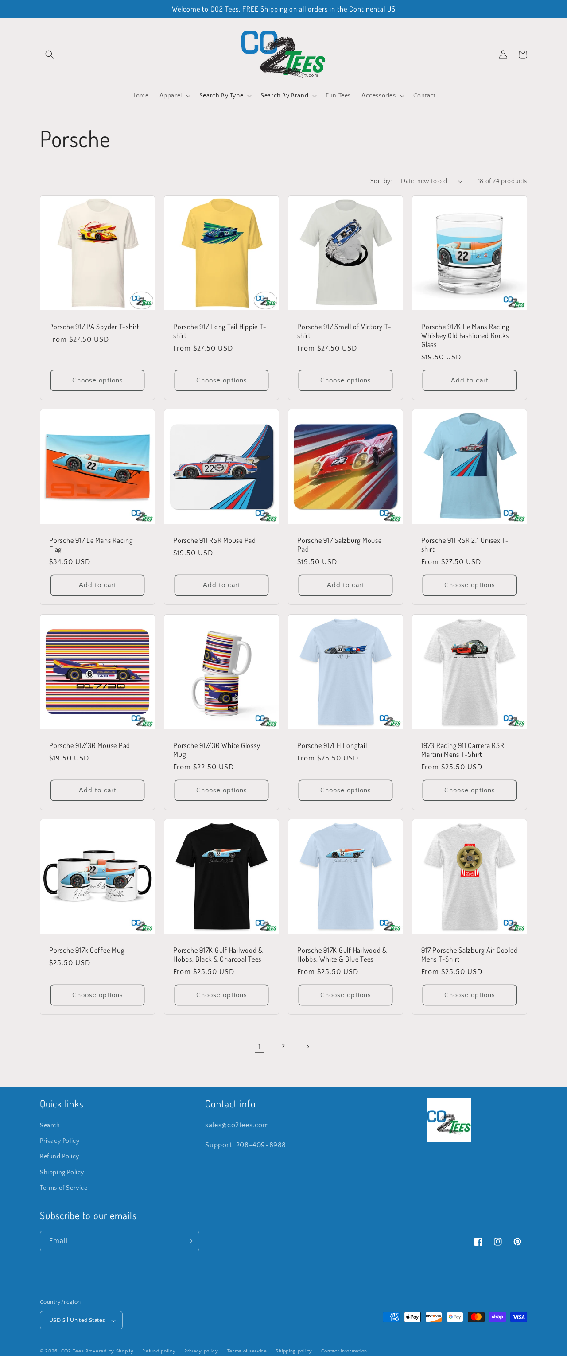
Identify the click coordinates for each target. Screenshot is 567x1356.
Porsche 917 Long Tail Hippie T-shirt (219, 331)
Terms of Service (64, 1188)
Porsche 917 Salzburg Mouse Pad (339, 544)
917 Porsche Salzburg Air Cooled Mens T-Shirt (469, 954)
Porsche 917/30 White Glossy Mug (216, 750)
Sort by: (381, 181)
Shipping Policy (62, 1172)
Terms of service (247, 1351)
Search (50, 1125)
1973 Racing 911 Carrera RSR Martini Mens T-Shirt (462, 750)
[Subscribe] (189, 1241)
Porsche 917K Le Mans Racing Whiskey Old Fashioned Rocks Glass (465, 335)
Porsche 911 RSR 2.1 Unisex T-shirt (465, 544)
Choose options (97, 380)
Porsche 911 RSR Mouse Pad (214, 540)
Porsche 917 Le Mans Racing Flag (91, 544)
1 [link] (259, 1047)
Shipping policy (294, 1351)
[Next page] (307, 1046)
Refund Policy (59, 1157)
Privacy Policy (59, 1141)
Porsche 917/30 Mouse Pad (89, 745)
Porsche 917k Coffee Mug (86, 950)
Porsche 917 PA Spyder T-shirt (94, 326)
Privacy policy (201, 1351)
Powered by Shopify (109, 1351)
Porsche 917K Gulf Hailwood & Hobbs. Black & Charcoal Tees (218, 954)
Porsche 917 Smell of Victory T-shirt (344, 331)
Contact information (344, 1351)
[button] (49, 54)
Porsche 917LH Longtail (332, 745)
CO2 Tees (72, 1351)
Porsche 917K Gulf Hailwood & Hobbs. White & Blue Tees (342, 954)
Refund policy (158, 1351)
